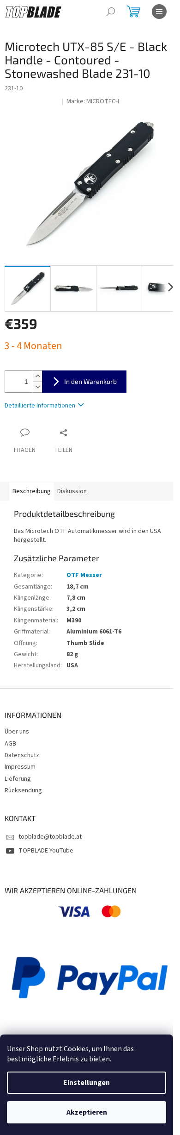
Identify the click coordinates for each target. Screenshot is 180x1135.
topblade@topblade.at (50, 836)
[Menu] (159, 11)
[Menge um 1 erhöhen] (37, 376)
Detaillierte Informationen (40, 405)
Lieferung (18, 779)
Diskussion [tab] (72, 491)
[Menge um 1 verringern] (37, 387)
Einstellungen (86, 1083)
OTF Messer (84, 575)
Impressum (20, 766)
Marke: (92, 101)
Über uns (17, 731)
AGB (10, 743)
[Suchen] (111, 11)
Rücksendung (23, 790)
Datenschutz (22, 755)
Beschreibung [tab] (31, 491)
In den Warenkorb (90, 381)
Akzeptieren (86, 1112)
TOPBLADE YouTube (45, 850)
